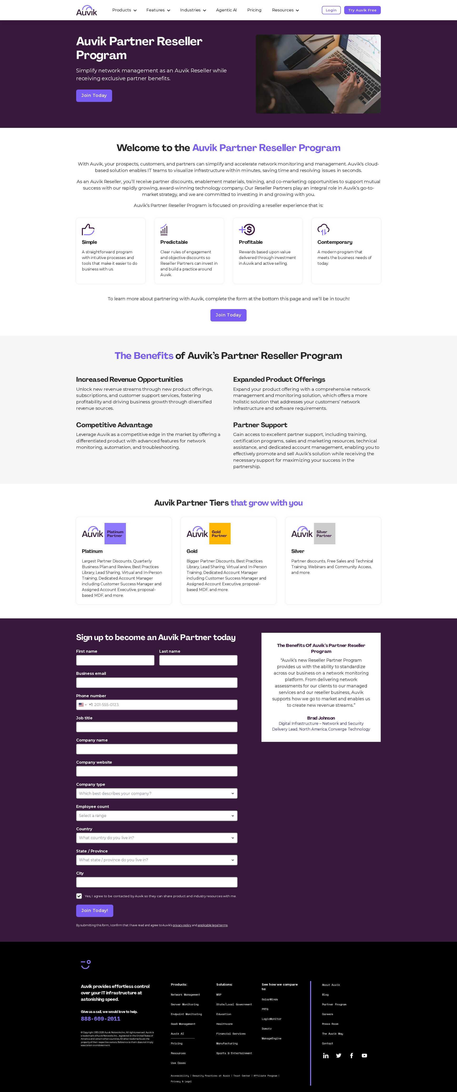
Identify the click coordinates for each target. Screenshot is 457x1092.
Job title (84, 718)
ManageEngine (271, 1038)
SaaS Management (183, 1024)
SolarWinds (270, 999)
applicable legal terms (212, 925)
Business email (91, 673)
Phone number (91, 696)
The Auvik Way (332, 1034)
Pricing (254, 10)
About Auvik (331, 985)
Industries (190, 10)
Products (121, 10)
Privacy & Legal (181, 1081)
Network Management (185, 994)
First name (86, 651)
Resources (282, 10)
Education (223, 1014)
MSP (218, 994)
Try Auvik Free (362, 10)
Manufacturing (227, 1043)
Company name (92, 740)
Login (331, 10)
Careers (327, 1014)
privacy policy (182, 925)
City (80, 873)
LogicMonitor (271, 1019)
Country (84, 829)
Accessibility (180, 1075)
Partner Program (334, 1004)
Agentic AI (226, 10)
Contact (327, 1043)
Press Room (330, 1024)
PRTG (265, 1009)
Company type (90, 784)
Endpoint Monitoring (186, 1014)
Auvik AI (177, 1034)
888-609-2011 (100, 1018)
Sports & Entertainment (234, 1053)
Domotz (267, 1029)
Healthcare (224, 1024)
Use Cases (178, 1063)
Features (155, 10)
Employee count (92, 806)
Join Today (94, 95)
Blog (325, 994)
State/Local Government (234, 1004)
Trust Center (241, 1075)
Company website (94, 762)
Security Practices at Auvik (211, 1075)
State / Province (92, 851)
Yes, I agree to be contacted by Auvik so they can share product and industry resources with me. (161, 896)
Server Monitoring (185, 1004)
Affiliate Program (265, 1075)
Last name (169, 651)
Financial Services (231, 1034)
